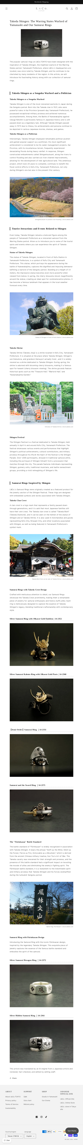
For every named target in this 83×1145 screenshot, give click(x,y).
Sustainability (10, 1108)
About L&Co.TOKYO (13, 1097)
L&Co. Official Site (67, 1099)
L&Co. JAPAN (74, 1139)
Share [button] (14, 1078)
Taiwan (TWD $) (13, 1136)
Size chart (27, 1100)
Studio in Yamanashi (49, 1097)
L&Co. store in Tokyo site (68, 1108)
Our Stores (46, 1100)
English (29, 1136)
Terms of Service (11, 1104)
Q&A (25, 1097)
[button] (6, 8)
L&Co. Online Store (67, 1103)
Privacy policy (10, 1100)
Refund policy (29, 1104)
